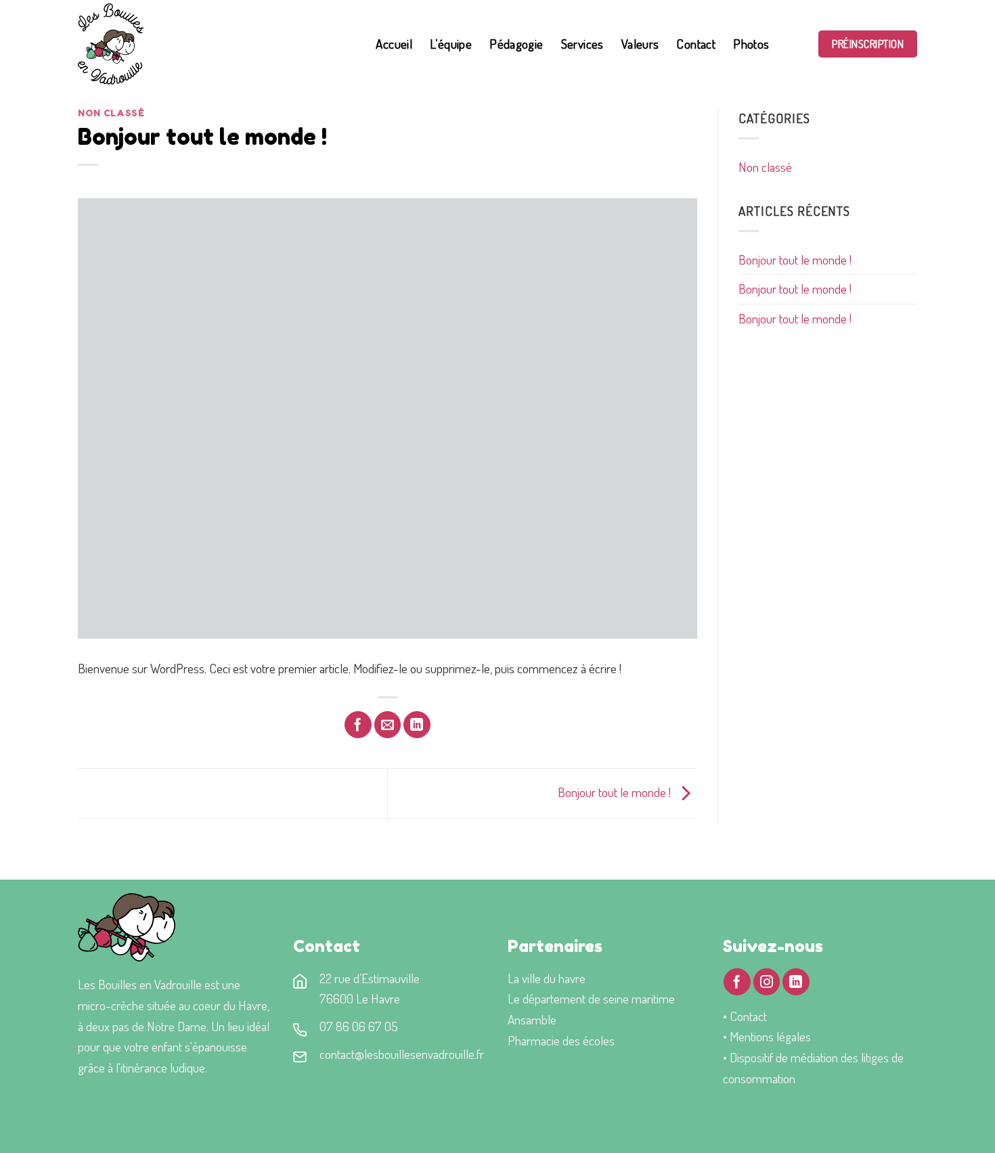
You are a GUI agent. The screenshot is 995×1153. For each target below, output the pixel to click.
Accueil (394, 43)
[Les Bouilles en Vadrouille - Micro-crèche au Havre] (178, 44)
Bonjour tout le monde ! (795, 259)
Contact (695, 43)
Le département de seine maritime (591, 998)
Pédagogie (516, 43)
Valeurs (640, 43)
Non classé (111, 113)
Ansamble (532, 1019)
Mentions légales (770, 1036)
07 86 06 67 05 (358, 1026)
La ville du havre (546, 978)
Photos (751, 43)
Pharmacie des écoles (561, 1040)
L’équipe (451, 43)
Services (582, 43)
